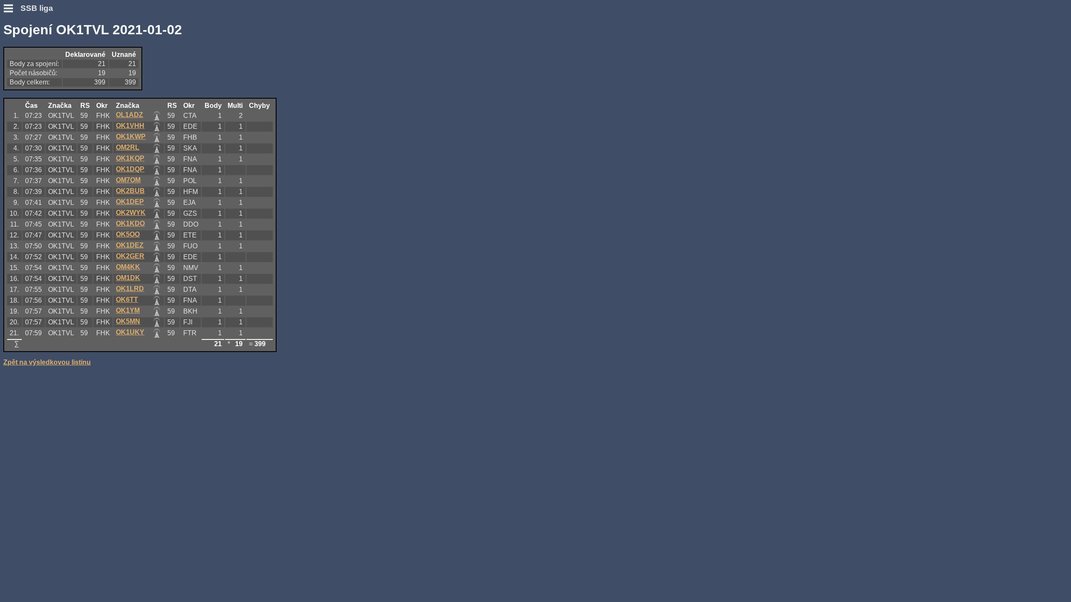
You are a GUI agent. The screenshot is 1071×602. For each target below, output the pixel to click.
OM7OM (128, 180)
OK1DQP (130, 169)
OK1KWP (131, 136)
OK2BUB (130, 190)
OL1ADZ (129, 114)
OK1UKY (130, 332)
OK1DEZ (129, 245)
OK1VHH (130, 125)
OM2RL (127, 147)
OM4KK (128, 266)
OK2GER (130, 256)
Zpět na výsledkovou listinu (47, 362)
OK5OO (128, 234)
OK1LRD (130, 288)
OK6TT (127, 299)
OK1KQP (130, 158)
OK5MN (128, 321)
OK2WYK (131, 212)
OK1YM (128, 310)
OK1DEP (130, 201)
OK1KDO (130, 223)
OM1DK (128, 277)
